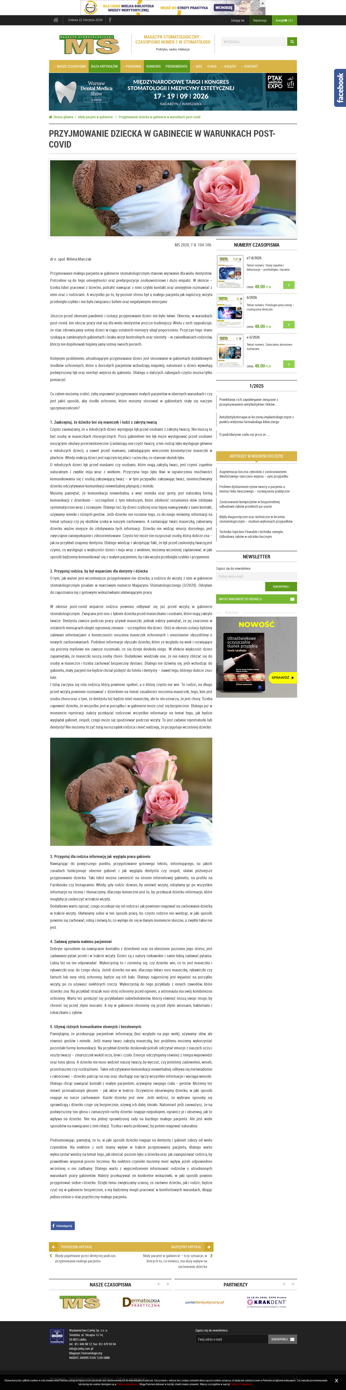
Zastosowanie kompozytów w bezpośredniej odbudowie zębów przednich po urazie (249, 504)
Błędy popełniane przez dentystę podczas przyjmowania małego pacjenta (85, 1258)
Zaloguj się (237, 20)
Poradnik (133, 66)
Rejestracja (260, 20)
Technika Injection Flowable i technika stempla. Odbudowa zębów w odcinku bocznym (251, 534)
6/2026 (252, 297)
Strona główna (63, 116)
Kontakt (251, 66)
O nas (211, 66)
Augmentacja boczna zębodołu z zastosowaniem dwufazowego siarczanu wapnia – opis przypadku (253, 474)
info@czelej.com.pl (81, 1348)
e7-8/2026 (254, 257)
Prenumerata (176, 66)
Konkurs (153, 66)
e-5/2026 (253, 337)
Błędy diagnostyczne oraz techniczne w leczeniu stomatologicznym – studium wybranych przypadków (256, 519)
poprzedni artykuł (76, 1246)
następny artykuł (186, 1246)
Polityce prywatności (127, 1384)
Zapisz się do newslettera (233, 568)
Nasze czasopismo (71, 66)
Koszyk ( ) (284, 20)
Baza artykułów (104, 66)
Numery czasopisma (256, 244)
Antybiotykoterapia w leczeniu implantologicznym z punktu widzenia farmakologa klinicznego (256, 419)
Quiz (199, 66)
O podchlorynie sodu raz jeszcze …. (244, 434)
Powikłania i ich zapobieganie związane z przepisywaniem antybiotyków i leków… (248, 402)
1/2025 (256, 385)
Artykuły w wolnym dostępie (256, 456)
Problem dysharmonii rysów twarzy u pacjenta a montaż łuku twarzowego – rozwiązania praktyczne (254, 489)
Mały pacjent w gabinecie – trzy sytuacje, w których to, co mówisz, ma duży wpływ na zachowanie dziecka (175, 1261)
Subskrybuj (281, 586)
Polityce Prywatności (241, 1384)
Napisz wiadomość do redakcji (240, 599)
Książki (230, 66)
